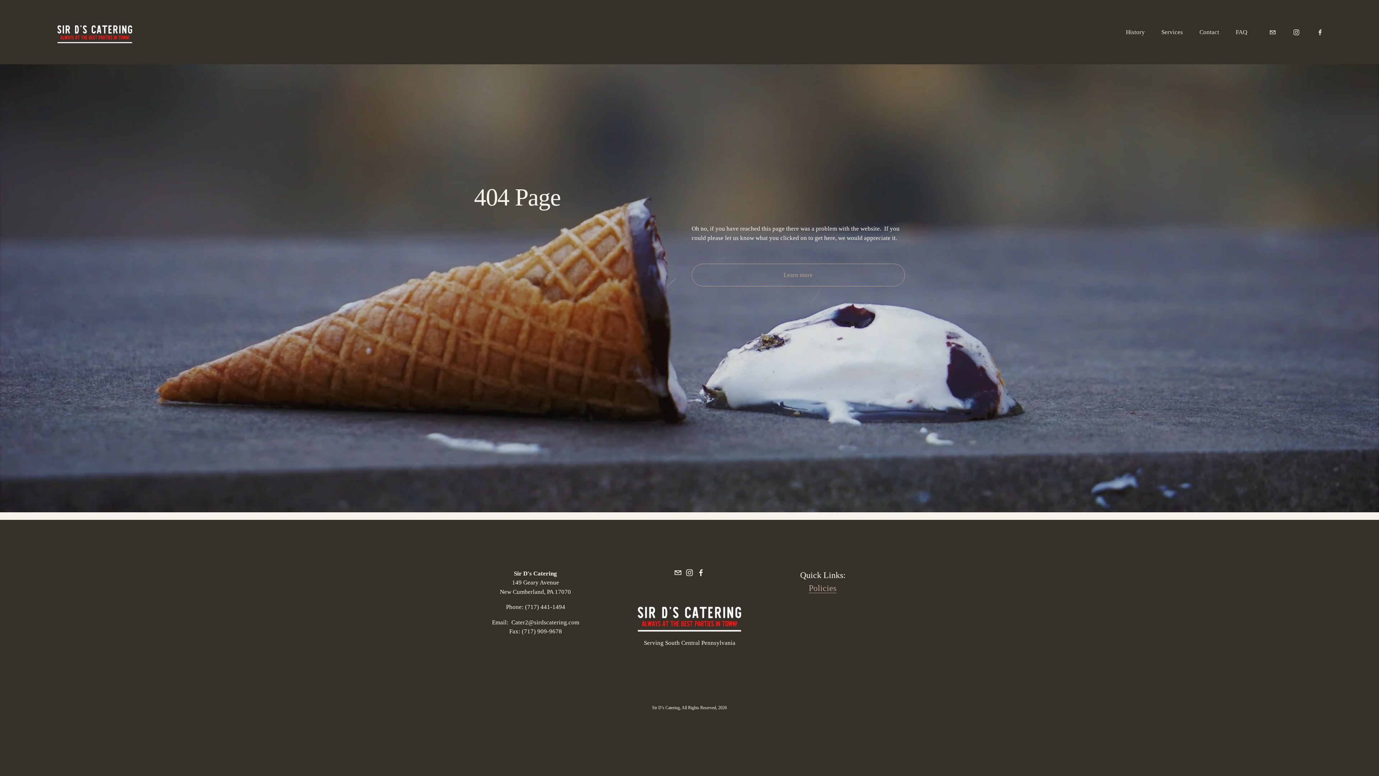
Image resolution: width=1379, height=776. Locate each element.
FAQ (1241, 32)
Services (1172, 32)
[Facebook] (1320, 32)
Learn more (798, 275)
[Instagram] (1296, 32)
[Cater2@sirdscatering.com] (1272, 32)
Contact (1209, 32)
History (1135, 32)
